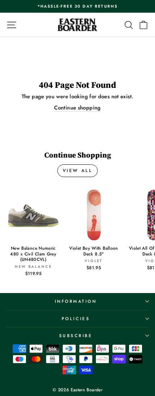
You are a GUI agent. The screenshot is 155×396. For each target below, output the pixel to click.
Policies (76, 318)
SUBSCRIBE (76, 335)
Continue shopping (77, 108)
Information (76, 301)
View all (78, 170)
